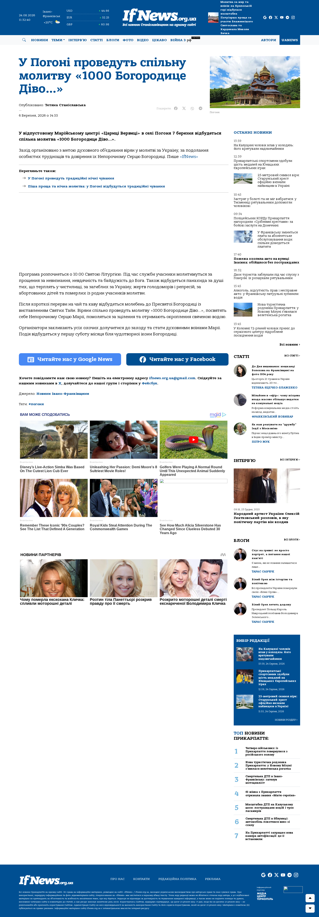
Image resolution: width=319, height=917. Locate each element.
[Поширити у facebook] (176, 109)
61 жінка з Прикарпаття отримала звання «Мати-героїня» (270, 793)
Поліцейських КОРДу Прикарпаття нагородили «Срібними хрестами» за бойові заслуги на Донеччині (263, 221)
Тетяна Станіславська (65, 105)
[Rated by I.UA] (293, 889)
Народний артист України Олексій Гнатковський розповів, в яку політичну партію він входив (266, 518)
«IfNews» (189, 156)
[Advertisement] (124, 235)
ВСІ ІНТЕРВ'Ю (290, 459)
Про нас (117, 879)
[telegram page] (287, 17)
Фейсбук (149, 383)
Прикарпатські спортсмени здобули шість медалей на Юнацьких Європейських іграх (263, 164)
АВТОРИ (268, 40)
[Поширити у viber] (192, 109)
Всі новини (290, 344)
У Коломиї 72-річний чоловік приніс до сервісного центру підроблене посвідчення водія (264, 332)
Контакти (141, 879)
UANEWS (290, 40)
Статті (96, 40)
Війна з (185, 39)
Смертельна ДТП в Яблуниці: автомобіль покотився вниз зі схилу (267, 822)
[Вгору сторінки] (310, 898)
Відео (143, 40)
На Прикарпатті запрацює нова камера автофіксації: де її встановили (269, 836)
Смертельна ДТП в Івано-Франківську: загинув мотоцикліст (264, 780)
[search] (24, 40)
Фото (128, 40)
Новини (39, 40)
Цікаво (159, 40)
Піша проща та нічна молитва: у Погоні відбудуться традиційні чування (96, 186)
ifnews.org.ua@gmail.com (172, 378)
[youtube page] (281, 17)
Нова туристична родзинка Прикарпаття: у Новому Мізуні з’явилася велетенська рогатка (278, 310)
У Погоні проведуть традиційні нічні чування (71, 178)
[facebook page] (270, 17)
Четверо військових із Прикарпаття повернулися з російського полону (266, 751)
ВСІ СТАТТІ (292, 355)
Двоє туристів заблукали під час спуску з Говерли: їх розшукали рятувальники (266, 276)
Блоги (112, 40)
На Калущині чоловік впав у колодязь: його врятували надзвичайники (264, 147)
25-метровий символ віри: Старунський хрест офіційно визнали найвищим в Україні (279, 180)
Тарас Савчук (263, 571)
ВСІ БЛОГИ (292, 539)
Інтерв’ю (77, 40)
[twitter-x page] (276, 17)
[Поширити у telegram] (200, 109)
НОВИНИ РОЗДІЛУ (286, 720)
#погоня (36, 404)
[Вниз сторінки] (310, 908)
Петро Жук (261, 441)
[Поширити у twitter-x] (184, 109)
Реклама (212, 879)
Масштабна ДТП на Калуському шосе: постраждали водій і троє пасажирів (269, 808)
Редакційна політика (177, 879)
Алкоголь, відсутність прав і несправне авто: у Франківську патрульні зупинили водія (266, 294)
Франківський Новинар (272, 416)
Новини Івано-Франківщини (62, 394)
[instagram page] (293, 17)
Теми (56, 40)
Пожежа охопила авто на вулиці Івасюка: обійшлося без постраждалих (266, 260)
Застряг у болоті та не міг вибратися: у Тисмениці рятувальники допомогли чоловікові (265, 202)
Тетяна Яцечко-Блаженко (274, 387)
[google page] (264, 17)
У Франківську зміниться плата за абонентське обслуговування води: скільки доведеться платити (278, 240)
